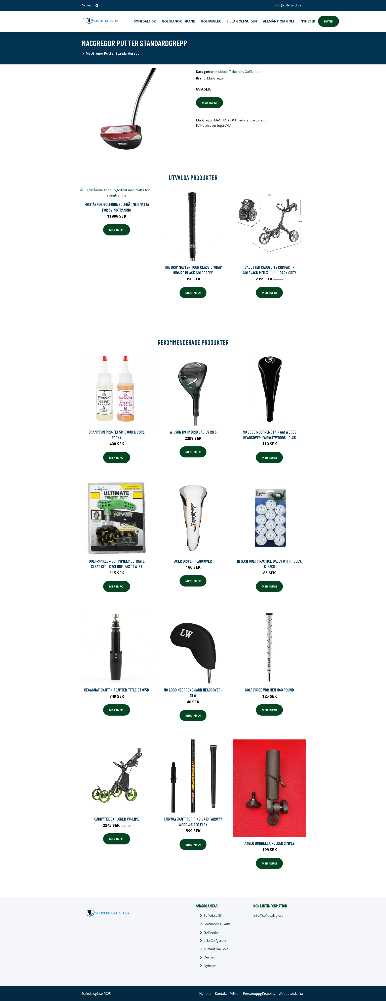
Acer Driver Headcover (193, 560)
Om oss (209, 957)
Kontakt (221, 993)
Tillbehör (236, 71)
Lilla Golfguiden (242, 21)
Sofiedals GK (145, 21)
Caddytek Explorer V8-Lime (116, 818)
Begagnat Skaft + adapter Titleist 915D (116, 689)
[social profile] (97, 5)
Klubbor (221, 71)
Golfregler (211, 21)
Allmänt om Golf (279, 21)
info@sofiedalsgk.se (288, 5)
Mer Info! (209, 103)
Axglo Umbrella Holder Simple (269, 843)
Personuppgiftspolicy (259, 993)
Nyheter (308, 21)
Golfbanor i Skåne (178, 21)
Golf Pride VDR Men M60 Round (269, 689)
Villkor (235, 993)
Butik (328, 21)
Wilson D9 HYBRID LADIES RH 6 (193, 431)
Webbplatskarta (291, 993)
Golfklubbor (254, 71)
